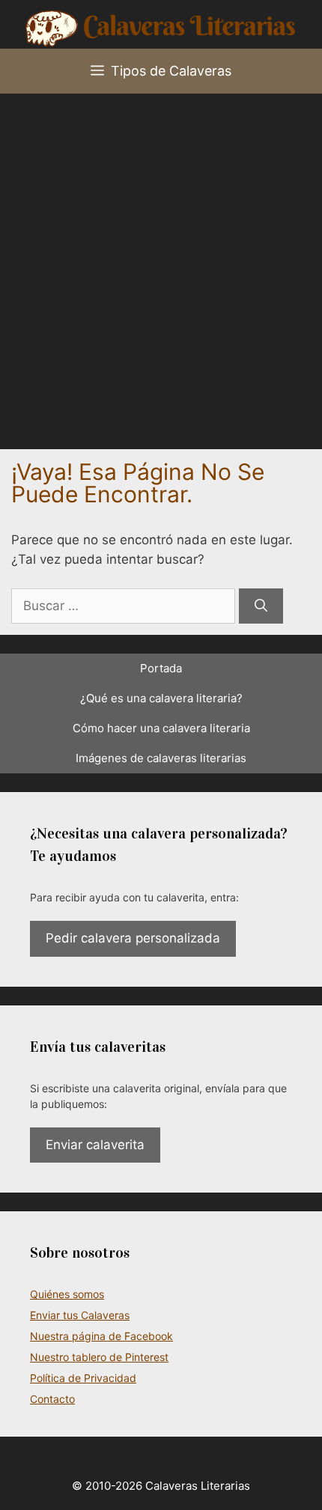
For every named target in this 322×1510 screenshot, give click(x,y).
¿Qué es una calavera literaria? (161, 698)
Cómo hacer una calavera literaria (161, 728)
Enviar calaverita (95, 1144)
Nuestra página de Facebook (101, 1336)
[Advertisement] (161, 262)
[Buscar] (261, 606)
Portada (161, 668)
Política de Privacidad (83, 1378)
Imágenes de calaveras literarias (161, 758)
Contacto (52, 1398)
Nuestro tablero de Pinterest (99, 1357)
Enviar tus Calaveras (80, 1315)
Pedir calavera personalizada (133, 938)
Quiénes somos (67, 1294)
